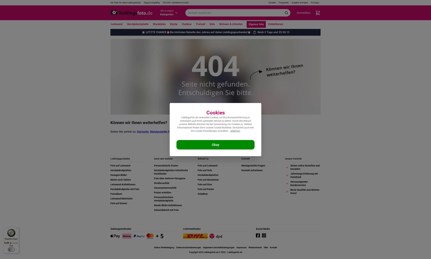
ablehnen (235, 131)
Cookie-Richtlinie (222, 127)
